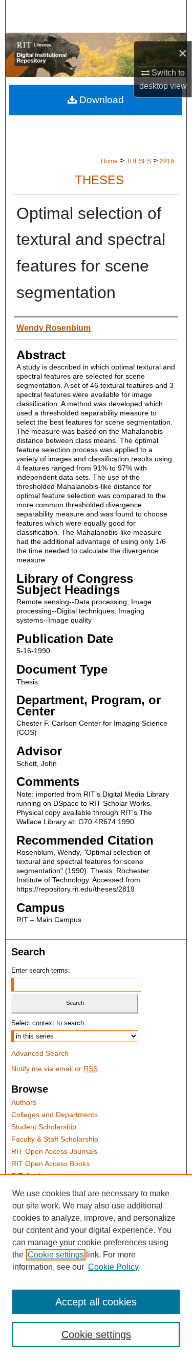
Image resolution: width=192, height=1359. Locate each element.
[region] (96, 1266)
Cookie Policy (113, 1267)
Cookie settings (56, 1254)
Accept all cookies (96, 1301)
